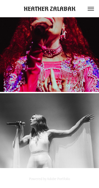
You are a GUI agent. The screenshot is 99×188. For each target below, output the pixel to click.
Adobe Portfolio (58, 178)
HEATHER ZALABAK (50, 8)
